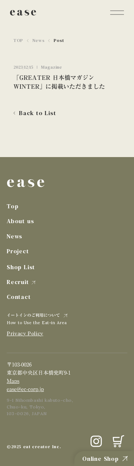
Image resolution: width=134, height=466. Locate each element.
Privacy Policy (25, 333)
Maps (13, 381)
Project (18, 251)
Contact (19, 297)
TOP (18, 40)
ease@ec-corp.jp (25, 389)
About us (20, 221)
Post (59, 40)
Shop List (21, 267)
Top (12, 206)
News (38, 40)
